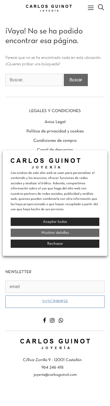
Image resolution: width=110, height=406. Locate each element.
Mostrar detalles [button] (55, 232)
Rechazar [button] (55, 243)
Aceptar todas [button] (55, 221)
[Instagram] (52, 320)
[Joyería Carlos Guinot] (50, 8)
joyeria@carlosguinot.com (55, 375)
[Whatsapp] (60, 320)
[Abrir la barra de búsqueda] (101, 8)
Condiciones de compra (55, 141)
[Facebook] (44, 320)
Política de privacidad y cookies (55, 131)
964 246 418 (52, 367)
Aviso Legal (55, 122)
